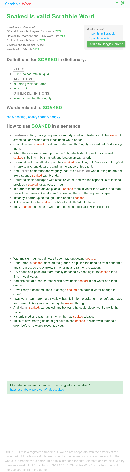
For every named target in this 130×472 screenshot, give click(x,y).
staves (45, 189)
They (16, 206)
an (55, 184)
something (29, 98)
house (17, 312)
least (49, 184)
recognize (50, 325)
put (52, 153)
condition (81, 162)
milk (39, 157)
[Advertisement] (68, 232)
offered (76, 202)
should (99, 135)
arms (66, 267)
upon (53, 162)
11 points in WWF (99, 38)
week (103, 189)
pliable (55, 189)
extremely (20, 84)
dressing (116, 144)
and (83, 135)
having (41, 135)
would (39, 325)
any (36, 166)
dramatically (41, 162)
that (65, 171)
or (64, 180)
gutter (88, 298)
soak (10, 116)
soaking (21, 116)
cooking (86, 272)
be (107, 135)
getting (80, 258)
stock (58, 180)
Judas (92, 202)
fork (88, 157)
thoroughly (44, 98)
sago (63, 289)
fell (71, 298)
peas (37, 272)
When (17, 153)
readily (59, 272)
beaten (67, 157)
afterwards (53, 193)
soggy (55, 116)
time (33, 202)
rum (47, 316)
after (46, 139)
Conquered (20, 263)
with (79, 157)
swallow (55, 298)
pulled (80, 263)
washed (94, 144)
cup (28, 281)
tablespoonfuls (97, 180)
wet (29, 84)
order (20, 189)
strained (49, 157)
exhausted (48, 307)
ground (65, 263)
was (104, 162)
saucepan (41, 180)
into (76, 298)
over (34, 193)
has (54, 139)
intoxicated (82, 206)
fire (42, 193)
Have (16, 289)
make (32, 189)
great (119, 162)
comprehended (40, 171)
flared (32, 197)
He (15, 162)
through (80, 303)
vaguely (56, 171)
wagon (95, 267)
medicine (31, 316)
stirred (44, 153)
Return (18, 180)
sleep (91, 307)
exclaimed (25, 162)
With (16, 258)
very (16, 88)
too (113, 162)
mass (47, 263)
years (41, 303)
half (42, 289)
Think (17, 321)
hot (94, 281)
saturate (32, 74)
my (22, 258)
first (97, 272)
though (49, 197)
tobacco (89, 316)
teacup (50, 289)
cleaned (77, 139)
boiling (31, 157)
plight (88, 166)
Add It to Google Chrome (106, 44)
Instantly (19, 197)
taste (90, 135)
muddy (67, 135)
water (37, 139)
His (15, 316)
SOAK (17, 74)
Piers (97, 162)
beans (23, 272)
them (16, 148)
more (50, 272)
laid (15, 303)
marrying (41, 298)
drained (18, 285)
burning (102, 171)
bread (61, 202)
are (31, 153)
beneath (114, 263)
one (22, 281)
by (78, 272)
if (93, 272)
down (60, 258)
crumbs (48, 281)
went (99, 307)
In (14, 189)
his (82, 166)
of (78, 166)
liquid (45, 74)
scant (36, 289)
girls (42, 321)
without (70, 258)
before (105, 144)
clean (30, 180)
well (68, 139)
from (105, 263)
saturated (40, 84)
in (40, 74)
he (38, 202)
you (60, 325)
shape (105, 193)
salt (25, 139)
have (66, 281)
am (54, 303)
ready (25, 289)
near (31, 298)
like (15, 175)
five (33, 303)
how (28, 321)
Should (18, 144)
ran (78, 267)
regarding (55, 166)
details (43, 166)
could (42, 258)
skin (28, 258)
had (59, 197)
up (74, 157)
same (26, 202)
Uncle (72, 171)
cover (17, 294)
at (44, 184)
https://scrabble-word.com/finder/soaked (37, 389)
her (120, 171)
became (68, 206)
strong (17, 139)
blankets (47, 267)
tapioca (116, 180)
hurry (19, 166)
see (72, 321)
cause (72, 166)
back (107, 307)
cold (26, 276)
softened (70, 272)
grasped (30, 267)
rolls (66, 153)
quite (60, 303)
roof (105, 298)
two (84, 180)
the (61, 153)
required (95, 193)
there (22, 303)
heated (18, 193)
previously (96, 153)
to (24, 74)
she (21, 267)
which (75, 153)
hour (61, 184)
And (16, 171)
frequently (53, 135)
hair (113, 321)
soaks (32, 116)
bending (67, 193)
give (30, 166)
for (40, 184)
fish (32, 135)
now (49, 258)
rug (33, 258)
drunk (24, 88)
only (21, 316)
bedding (95, 263)
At (14, 202)
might (54, 321)
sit (54, 258)
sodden (43, 116)
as (42, 197)
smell (76, 135)
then (118, 189)
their (60, 162)
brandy (53, 175)
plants (41, 206)
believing (68, 307)
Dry (15, 272)
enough (107, 289)
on (53, 263)
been (61, 139)
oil (72, 197)
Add (16, 281)
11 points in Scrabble (101, 33)
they (25, 153)
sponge (26, 175)
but (91, 162)
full (29, 303)
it (51, 139)
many (35, 321)
